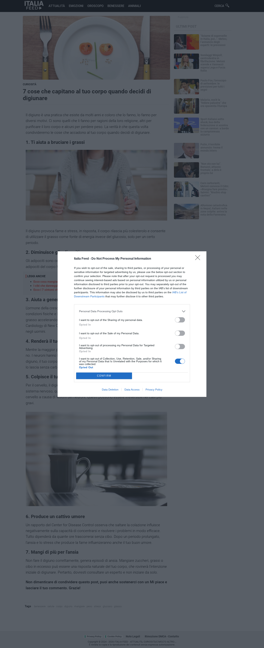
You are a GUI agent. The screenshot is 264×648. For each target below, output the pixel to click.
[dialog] (132, 324)
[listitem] (132, 311)
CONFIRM (104, 375)
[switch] (180, 319)
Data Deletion (110, 389)
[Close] (199, 259)
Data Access (132, 389)
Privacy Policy (154, 389)
